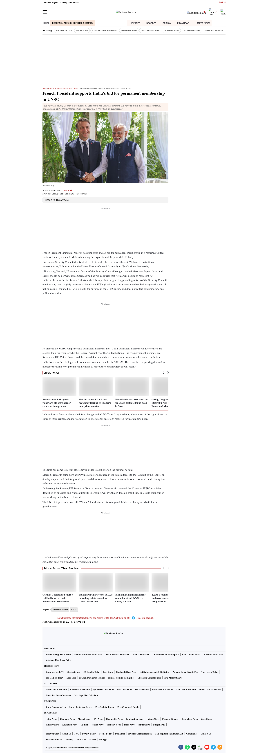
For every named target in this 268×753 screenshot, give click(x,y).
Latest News (203, 23)
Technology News (190, 719)
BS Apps (103, 739)
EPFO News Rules (129, 30)
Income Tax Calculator (56, 689)
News (76, 88)
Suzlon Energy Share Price (58, 654)
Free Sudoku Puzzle (104, 707)
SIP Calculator (142, 689)
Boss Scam (108, 672)
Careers (92, 739)
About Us (66, 733)
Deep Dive (71, 677)
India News (183, 23)
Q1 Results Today (171, 30)
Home (46, 23)
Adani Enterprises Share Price (88, 654)
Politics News (144, 724)
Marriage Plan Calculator (86, 695)
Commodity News (114, 719)
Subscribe (81, 739)
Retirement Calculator (162, 689)
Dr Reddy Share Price (213, 654)
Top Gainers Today (54, 677)
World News (206, 719)
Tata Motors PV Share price (165, 654)
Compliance (191, 733)
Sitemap (69, 739)
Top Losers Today (209, 672)
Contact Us (206, 733)
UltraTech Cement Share (149, 677)
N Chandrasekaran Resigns (104, 30)
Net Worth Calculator (103, 689)
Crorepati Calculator (80, 689)
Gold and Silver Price (150, 30)
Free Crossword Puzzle (128, 707)
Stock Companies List (56, 707)
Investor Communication (140, 733)
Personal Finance (170, 719)
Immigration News (134, 719)
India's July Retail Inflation (216, 30)
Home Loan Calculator (210, 689)
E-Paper (135, 23)
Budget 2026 (159, 724)
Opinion (167, 23)
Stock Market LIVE (55, 672)
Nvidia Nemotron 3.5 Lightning (154, 672)
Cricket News (153, 719)
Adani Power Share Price (117, 654)
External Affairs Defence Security (72, 23)
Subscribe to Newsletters (80, 707)
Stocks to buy (82, 30)
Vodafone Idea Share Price (58, 660)
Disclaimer (120, 733)
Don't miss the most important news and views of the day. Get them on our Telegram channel (105, 617)
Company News (67, 719)
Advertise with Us (54, 739)
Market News (84, 719)
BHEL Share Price (190, 654)
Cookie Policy (105, 733)
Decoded (151, 23)
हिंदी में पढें (222, 2)
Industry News (52, 724)
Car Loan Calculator (186, 689)
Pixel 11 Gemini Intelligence (121, 677)
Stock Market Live (64, 30)
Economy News (114, 724)
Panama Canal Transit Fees (185, 672)
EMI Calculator (124, 689)
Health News (97, 724)
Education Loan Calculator (58, 695)
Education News (69, 724)
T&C (76, 733)
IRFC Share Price (140, 654)
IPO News (98, 719)
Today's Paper (52, 733)
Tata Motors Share (173, 677)
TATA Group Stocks (191, 30)
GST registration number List (169, 733)
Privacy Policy (89, 733)
